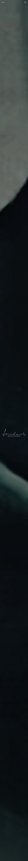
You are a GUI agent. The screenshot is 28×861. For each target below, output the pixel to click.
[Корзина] (25, 2)
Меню (3, 2)
